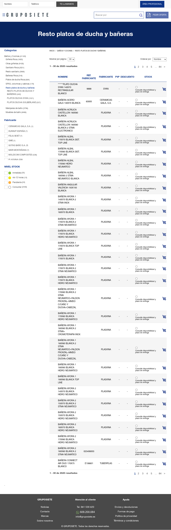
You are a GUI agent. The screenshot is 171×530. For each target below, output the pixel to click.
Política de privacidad (126, 516)
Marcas (45, 516)
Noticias (45, 507)
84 (160, 66)
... (156, 66)
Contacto (45, 512)
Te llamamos (67, 4)
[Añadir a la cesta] (164, 89)
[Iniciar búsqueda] (141, 15)
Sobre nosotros (45, 521)
